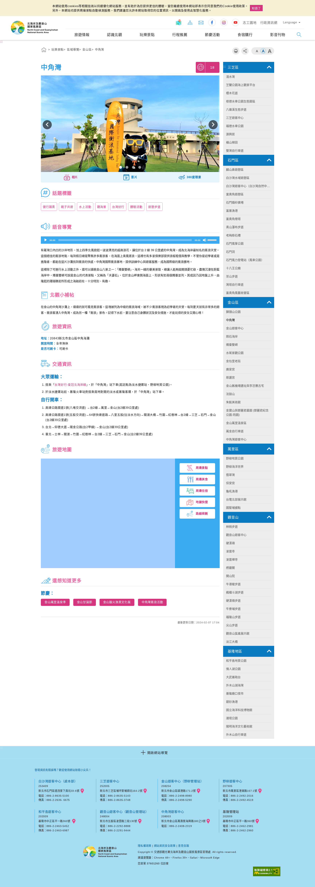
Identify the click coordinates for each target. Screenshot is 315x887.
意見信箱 (183, 845)
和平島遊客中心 (49, 812)
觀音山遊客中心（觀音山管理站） (124, 812)
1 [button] (120, 167)
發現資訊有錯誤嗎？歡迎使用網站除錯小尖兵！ (63, 770)
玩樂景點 (57, 49)
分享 (245, 51)
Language (290, 22)
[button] (70, 177)
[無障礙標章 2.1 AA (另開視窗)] (266, 872)
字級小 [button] (257, 51)
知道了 (256, 8)
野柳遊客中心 (232, 781)
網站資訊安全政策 (165, 845)
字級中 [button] (263, 51)
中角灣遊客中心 (172, 812)
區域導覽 (73, 49)
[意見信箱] (201, 22)
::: (62, 18)
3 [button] (133, 167)
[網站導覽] (190, 22)
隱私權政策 (144, 845)
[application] (130, 240)
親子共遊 (67, 206)
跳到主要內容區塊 (13, 3)
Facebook (212, 22)
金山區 (87, 49)
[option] (130, 124)
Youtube (235, 22)
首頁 (44, 50)
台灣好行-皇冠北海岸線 (70, 384)
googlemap (82, 791)
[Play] (45, 240)
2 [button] (127, 167)
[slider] (212, 239)
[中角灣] (130, 124)
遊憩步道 (154, 206)
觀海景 (101, 206)
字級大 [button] (269, 51)
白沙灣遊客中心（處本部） (57, 781)
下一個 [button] (213, 124)
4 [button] (139, 167)
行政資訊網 (268, 23)
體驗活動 (136, 206)
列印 (236, 51)
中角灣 (99, 49)
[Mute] (204, 240)
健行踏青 (49, 206)
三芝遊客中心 (109, 781)
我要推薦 (201, 67)
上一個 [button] (47, 124)
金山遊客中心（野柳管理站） (182, 781)
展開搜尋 (299, 34)
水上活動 (85, 206)
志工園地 (249, 23)
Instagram (224, 22)
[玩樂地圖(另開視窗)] (179, 22)
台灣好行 (118, 206)
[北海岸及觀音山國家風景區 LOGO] (34, 28)
